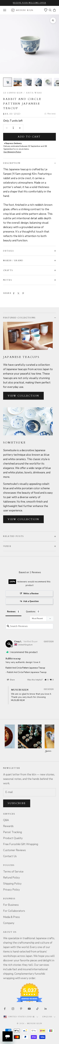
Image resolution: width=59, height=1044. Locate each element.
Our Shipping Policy (12, 152)
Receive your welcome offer (29, 3)
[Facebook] (13, 293)
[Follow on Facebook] (4, 1008)
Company (8, 923)
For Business (11, 905)
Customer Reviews (14, 850)
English (47, 1016)
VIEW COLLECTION (23, 396)
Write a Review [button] (31, 593)
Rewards (8, 826)
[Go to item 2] (17, 82)
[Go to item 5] (47, 82)
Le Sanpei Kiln (12, 93)
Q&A (6, 820)
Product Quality (13, 838)
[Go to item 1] (7, 82)
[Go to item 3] (27, 82)
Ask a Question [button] (31, 601)
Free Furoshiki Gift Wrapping (20, 844)
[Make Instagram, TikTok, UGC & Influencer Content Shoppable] (48, 751)
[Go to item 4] (37, 82)
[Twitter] (18, 293)
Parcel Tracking (12, 832)
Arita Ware (34, 93)
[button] (46, 679)
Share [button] (12, 679)
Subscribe (17, 803)
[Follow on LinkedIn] (45, 1008)
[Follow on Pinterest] (21, 1008)
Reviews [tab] (11, 611)
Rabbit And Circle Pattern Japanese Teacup (25, 667)
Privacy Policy (11, 889)
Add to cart (29, 136)
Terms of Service (13, 871)
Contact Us (10, 856)
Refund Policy (11, 877)
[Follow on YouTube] (29, 1008)
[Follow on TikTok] (37, 1008)
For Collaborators (14, 911)
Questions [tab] (30, 611)
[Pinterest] (23, 293)
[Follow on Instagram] (12, 1008)
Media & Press (11, 917)
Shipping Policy (12, 883)
